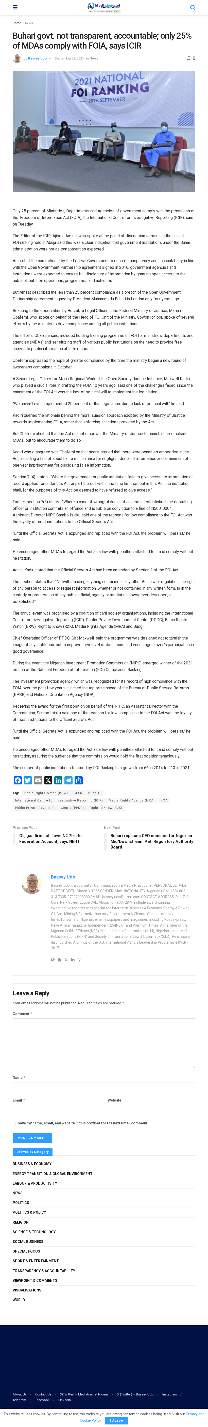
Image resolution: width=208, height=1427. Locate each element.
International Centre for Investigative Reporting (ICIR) (59, 800)
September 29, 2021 (69, 58)
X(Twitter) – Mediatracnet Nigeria (84, 1394)
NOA (164, 800)
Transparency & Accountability (44, 1271)
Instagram (169, 1394)
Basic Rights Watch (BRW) (46, 793)
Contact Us (43, 1394)
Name (19, 1077)
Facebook (42, 1400)
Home (17, 23)
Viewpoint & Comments (35, 1281)
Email (19, 1100)
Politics (21, 1203)
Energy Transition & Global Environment (53, 1174)
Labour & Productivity (35, 1183)
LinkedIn (64, 1400)
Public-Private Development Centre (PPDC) (49, 808)
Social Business (28, 1242)
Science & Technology (34, 1232)
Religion (21, 1222)
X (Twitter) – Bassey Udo (135, 1394)
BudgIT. (94, 793)
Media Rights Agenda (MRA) (132, 800)
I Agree (116, 1420)
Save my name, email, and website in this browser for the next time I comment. (83, 1123)
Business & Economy (32, 1164)
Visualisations (27, 1290)
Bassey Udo (37, 58)
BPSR (78, 793)
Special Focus (26, 1251)
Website (114, 1100)
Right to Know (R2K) (106, 808)
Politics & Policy (29, 1212)
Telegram (19, 1400)
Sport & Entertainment (36, 1261)
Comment (23, 1013)
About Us (20, 1394)
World (19, 1300)
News (29, 23)
